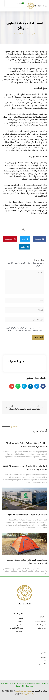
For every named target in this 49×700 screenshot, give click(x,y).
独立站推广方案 (27, 693)
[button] (39, 239)
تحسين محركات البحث (23, 691)
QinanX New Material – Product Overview (27, 514)
